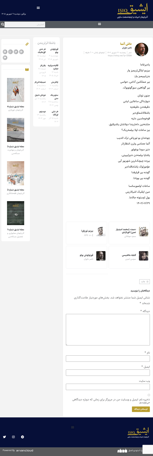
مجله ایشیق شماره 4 (15, 106)
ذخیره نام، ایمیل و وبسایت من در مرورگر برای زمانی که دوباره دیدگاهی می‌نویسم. (111, 401)
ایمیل (145, 366)
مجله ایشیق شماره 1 (15, 229)
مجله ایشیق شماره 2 (15, 190)
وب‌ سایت (144, 381)
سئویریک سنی (54, 97)
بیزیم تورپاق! (87, 231)
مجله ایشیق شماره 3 (15, 146)
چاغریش (54, 82)
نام (147, 352)
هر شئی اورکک (55, 113)
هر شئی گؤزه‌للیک (42, 51)
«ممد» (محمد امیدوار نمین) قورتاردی (126, 231)
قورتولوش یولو (86, 255)
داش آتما (126, 44)
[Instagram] (13, 437)
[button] (38, 7)
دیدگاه (145, 311)
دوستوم (42, 111)
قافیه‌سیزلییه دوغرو (53, 67)
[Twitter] (4, 437)
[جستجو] (2, 24)
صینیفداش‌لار (40, 82)
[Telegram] (22, 437)
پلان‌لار (43, 65)
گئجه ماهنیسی (129, 255)
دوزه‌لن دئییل (40, 95)
